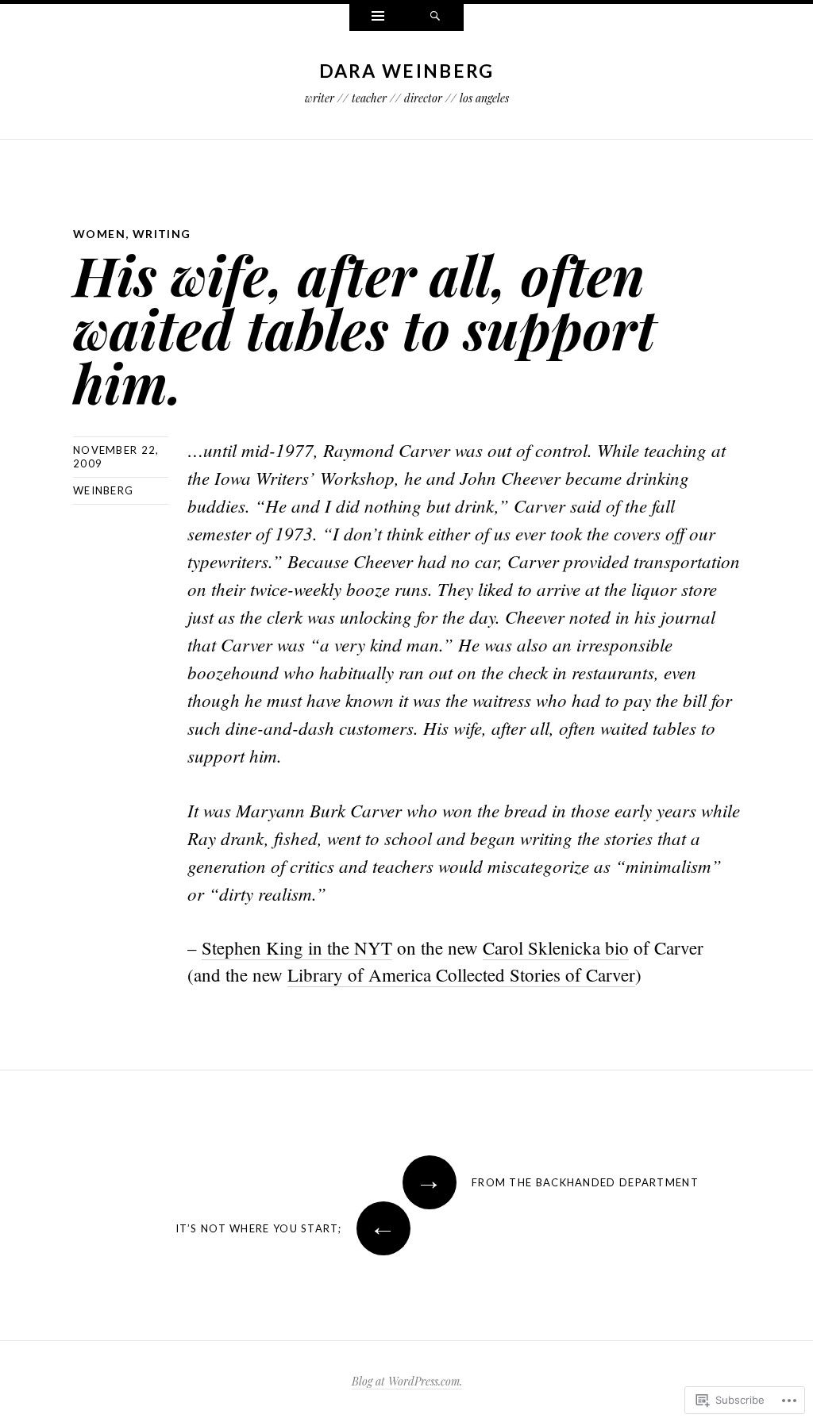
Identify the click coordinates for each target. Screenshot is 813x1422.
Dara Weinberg (407, 71)
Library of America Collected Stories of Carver (461, 974)
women (99, 233)
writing (162, 233)
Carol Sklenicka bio (556, 947)
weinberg (103, 490)
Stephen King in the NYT (297, 947)
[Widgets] (377, 17)
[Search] (435, 17)
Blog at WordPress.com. (407, 1381)
